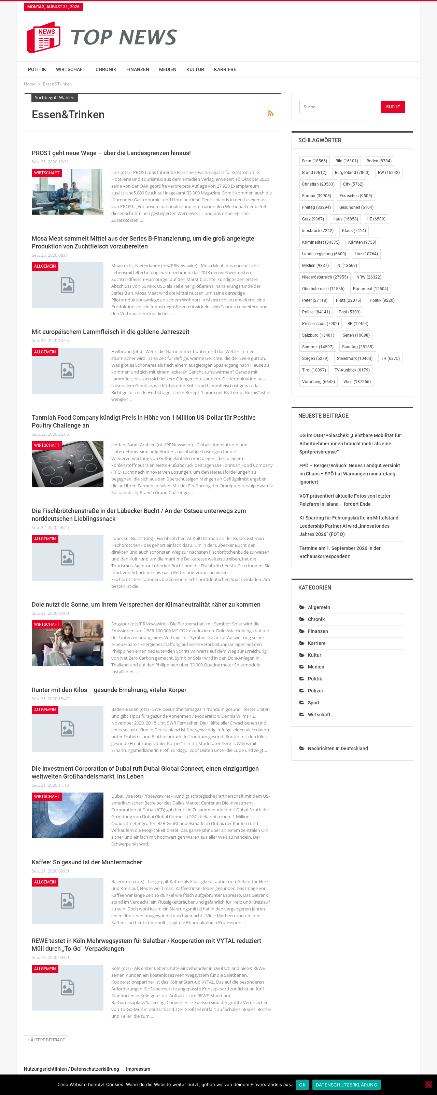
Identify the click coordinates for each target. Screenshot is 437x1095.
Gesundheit (356, 207)
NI (347, 265)
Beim (314, 161)
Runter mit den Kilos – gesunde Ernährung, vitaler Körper (109, 689)
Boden (379, 161)
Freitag (316, 207)
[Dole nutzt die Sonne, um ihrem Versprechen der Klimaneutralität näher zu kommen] (67, 643)
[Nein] (428, 1084)
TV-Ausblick (352, 370)
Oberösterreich (323, 288)
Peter (314, 300)
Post (350, 312)
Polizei (316, 312)
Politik (37, 69)
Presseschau (320, 323)
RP (358, 323)
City (353, 184)
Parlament (370, 288)
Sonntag (357, 346)
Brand (314, 172)
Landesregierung (324, 254)
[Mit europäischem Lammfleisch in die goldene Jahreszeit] (67, 371)
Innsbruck (318, 230)
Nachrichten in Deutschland (338, 748)
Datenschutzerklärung (346, 1084)
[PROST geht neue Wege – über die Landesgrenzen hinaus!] (67, 192)
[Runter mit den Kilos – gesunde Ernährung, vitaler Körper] (67, 729)
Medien (168, 69)
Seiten (356, 335)
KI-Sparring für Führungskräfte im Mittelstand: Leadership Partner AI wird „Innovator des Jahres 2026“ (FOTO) (349, 526)
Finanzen (137, 69)
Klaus (354, 230)
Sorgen (315, 358)
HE (376, 219)
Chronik (106, 69)
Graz (313, 219)
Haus (345, 219)
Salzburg (318, 335)
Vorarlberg (318, 381)
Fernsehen (356, 195)
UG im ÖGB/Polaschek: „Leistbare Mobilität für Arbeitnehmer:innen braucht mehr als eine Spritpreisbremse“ (350, 444)
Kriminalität (321, 242)
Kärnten (362, 242)
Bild (347, 161)
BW (389, 172)
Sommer (318, 346)
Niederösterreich (325, 277)
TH (390, 358)
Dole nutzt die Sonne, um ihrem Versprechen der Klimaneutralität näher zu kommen (146, 604)
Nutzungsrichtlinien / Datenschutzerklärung (71, 1069)
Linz (366, 254)
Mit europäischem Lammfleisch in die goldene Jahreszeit (110, 331)
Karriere (225, 69)
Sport (314, 702)
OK (302, 1084)
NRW (368, 277)
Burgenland (352, 172)
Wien (357, 381)
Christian (318, 184)
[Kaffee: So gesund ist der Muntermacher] (67, 901)
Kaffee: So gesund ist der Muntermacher (87, 862)
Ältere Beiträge (47, 1040)
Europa (316, 195)
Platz (348, 300)
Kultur (195, 69)
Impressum (138, 1069)
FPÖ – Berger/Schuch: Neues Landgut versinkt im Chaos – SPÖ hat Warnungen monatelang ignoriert (349, 474)
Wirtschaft (71, 69)
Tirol (314, 370)
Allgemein (45, 266)
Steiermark (354, 358)
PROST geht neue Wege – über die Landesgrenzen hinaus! (111, 153)
